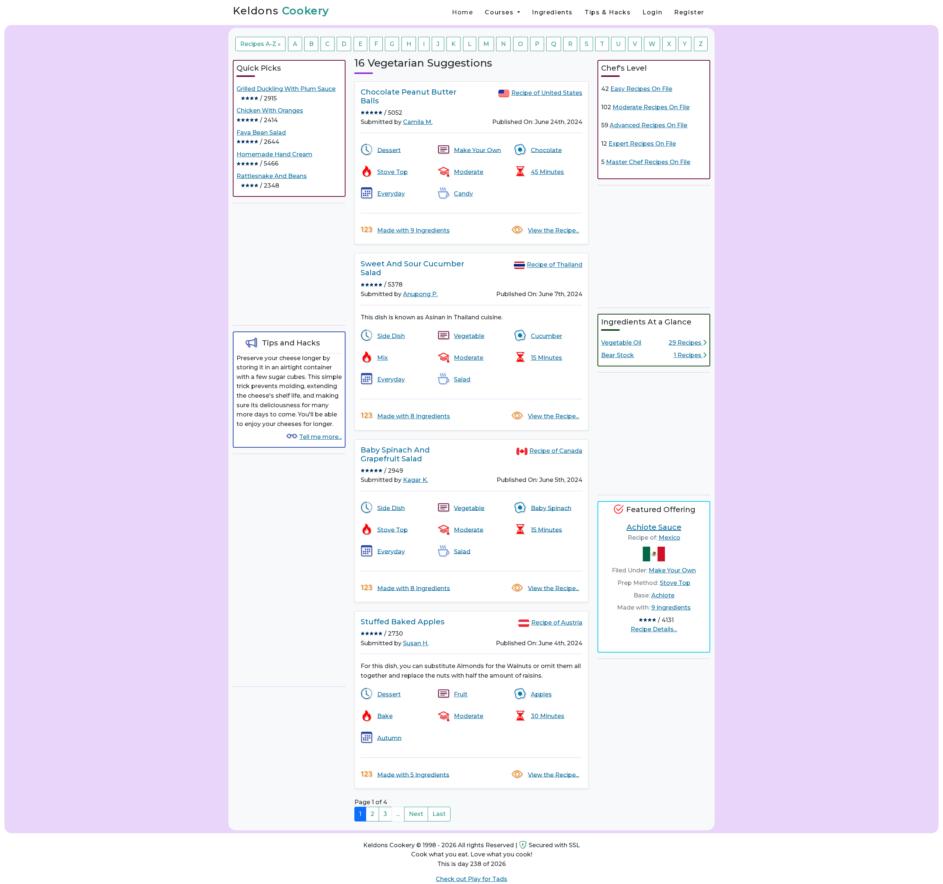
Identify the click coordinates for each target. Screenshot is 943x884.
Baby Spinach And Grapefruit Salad (395, 454)
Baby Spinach (551, 507)
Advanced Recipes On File (648, 125)
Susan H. (415, 643)
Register (689, 12)
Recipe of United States (546, 92)
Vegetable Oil (621, 342)
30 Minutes (547, 716)
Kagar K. (415, 479)
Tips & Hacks (608, 12)
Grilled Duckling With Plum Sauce (286, 88)
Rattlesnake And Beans (271, 176)
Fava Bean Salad (261, 132)
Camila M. (417, 121)
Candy (463, 193)
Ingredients (552, 12)
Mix (382, 357)
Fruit (460, 694)
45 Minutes (547, 171)
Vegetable (469, 336)
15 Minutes (546, 357)
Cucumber (546, 336)
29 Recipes (686, 342)
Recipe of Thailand (554, 265)
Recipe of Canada (555, 450)
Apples (541, 694)
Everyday (391, 193)
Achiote (662, 595)
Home (462, 12)
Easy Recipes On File (641, 88)
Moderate (468, 171)
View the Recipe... (553, 230)
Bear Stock (617, 355)
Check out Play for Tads (471, 879)
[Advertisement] (289, 264)
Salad (462, 379)
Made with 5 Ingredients (413, 774)
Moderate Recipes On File (651, 107)
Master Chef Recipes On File (648, 162)
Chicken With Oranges (269, 110)
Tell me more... (320, 436)
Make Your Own (477, 149)
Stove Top (392, 171)
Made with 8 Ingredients (413, 416)
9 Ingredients (671, 607)
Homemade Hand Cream (274, 154)
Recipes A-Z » (260, 43)
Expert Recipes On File (642, 143)
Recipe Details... (654, 629)
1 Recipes (688, 355)
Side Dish (391, 336)
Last (439, 813)
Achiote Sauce (654, 527)
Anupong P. (420, 294)
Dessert (389, 149)
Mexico (669, 537)
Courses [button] (500, 12)
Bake (385, 716)
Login (652, 12)
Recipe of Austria (556, 622)
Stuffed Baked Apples (403, 621)
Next (416, 813)
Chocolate (546, 149)
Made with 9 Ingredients (413, 230)
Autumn (389, 737)
